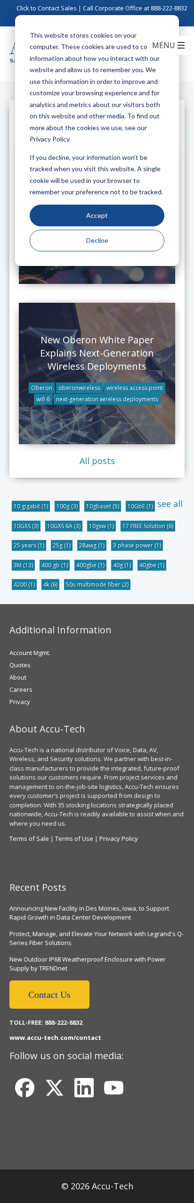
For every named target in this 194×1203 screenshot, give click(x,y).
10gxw (101, 526)
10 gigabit (31, 506)
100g (67, 506)
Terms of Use (74, 838)
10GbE (140, 506)
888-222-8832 (169, 8)
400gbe (90, 565)
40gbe (151, 565)
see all (170, 503)
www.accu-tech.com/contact (55, 1037)
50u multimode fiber (97, 585)
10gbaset (102, 506)
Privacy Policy (118, 838)
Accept (97, 215)
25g (62, 545)
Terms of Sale (29, 838)
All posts (97, 460)
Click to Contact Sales (46, 8)
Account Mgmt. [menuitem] (29, 652)
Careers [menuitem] (20, 689)
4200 (24, 585)
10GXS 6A (64, 526)
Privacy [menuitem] (19, 701)
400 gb (54, 565)
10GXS (26, 526)
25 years (29, 545)
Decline (97, 240)
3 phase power (137, 545)
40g (122, 565)
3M (23, 565)
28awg (92, 545)
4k (50, 585)
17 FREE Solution (147, 526)
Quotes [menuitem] (20, 665)
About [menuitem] (17, 677)
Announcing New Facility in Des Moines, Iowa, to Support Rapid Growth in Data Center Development (89, 913)
